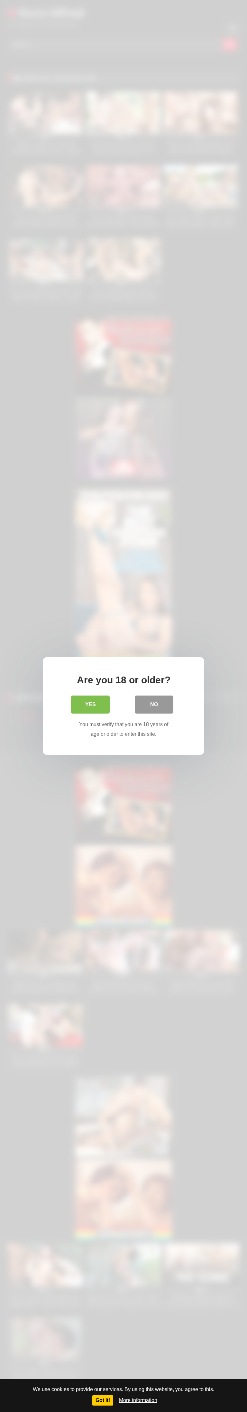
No (154, 704)
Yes (90, 704)
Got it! (103, 1400)
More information (138, 1400)
